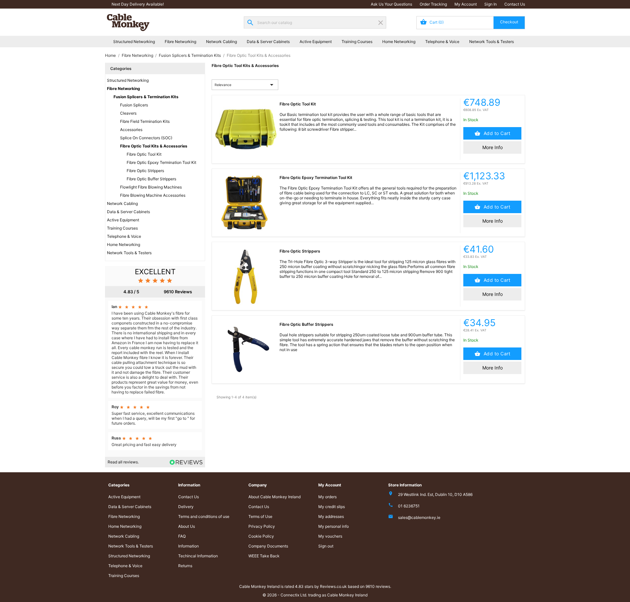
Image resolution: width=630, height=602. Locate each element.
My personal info (333, 526)
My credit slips (331, 506)
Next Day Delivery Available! (138, 4)
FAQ (182, 536)
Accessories (131, 129)
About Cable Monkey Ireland (274, 496)
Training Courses (357, 41)
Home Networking (398, 41)
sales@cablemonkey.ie (419, 517)
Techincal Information (198, 555)
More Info (492, 147)
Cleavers (128, 113)
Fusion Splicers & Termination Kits (146, 96)
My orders (327, 496)
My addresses (331, 516)
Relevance (245, 85)
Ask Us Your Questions (391, 4)
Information (188, 546)
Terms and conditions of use (203, 516)
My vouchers (330, 536)
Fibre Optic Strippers (145, 170)
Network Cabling (221, 41)
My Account (465, 4)
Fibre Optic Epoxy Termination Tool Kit (161, 162)
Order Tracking (433, 4)
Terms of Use (260, 516)
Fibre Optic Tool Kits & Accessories (153, 146)
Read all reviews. (123, 461)
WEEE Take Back (264, 555)
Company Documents (268, 546)
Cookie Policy (261, 536)
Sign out (325, 546)
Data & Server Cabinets (268, 41)
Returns (185, 565)
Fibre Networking (180, 41)
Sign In (490, 4)
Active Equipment (316, 41)
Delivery (186, 506)
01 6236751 (409, 505)
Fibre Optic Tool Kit (144, 154)
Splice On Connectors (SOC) (146, 137)
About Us (186, 526)
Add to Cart (496, 133)
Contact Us (514, 4)
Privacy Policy (261, 526)
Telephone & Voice (442, 41)
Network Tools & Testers (491, 41)
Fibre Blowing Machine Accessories (152, 195)
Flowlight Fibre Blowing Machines (151, 187)
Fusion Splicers (134, 104)
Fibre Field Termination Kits (145, 121)
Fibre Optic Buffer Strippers (151, 178)
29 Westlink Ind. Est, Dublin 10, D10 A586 (435, 494)
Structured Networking (134, 41)
